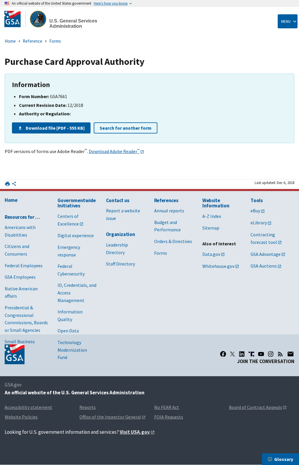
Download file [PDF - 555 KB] (55, 128)
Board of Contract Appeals (255, 407)
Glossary (283, 459)
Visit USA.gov (135, 432)
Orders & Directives (173, 241)
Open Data (68, 331)
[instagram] (271, 354)
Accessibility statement (28, 407)
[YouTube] (261, 354)
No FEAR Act (166, 407)
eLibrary (259, 222)
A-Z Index (211, 216)
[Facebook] (223, 354)
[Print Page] (7, 184)
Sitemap (210, 228)
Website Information (215, 203)
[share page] (14, 185)
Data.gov (211, 254)
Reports (87, 407)
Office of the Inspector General (110, 417)
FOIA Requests (168, 417)
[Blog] (280, 354)
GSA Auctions (264, 266)
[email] (290, 354)
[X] (232, 354)
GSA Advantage (266, 254)
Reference (32, 41)
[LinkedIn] (242, 354)
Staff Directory (120, 264)
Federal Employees (24, 265)
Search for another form (126, 128)
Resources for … (22, 217)
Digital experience (76, 235)
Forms (55, 41)
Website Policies (21, 417)
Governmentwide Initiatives (76, 203)
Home (10, 41)
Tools (257, 200)
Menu (286, 21)
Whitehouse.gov (218, 266)
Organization (120, 234)
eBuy (255, 211)
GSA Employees (20, 277)
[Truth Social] (251, 354)
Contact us (118, 200)
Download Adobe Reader (114, 151)
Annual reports (169, 211)
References (166, 200)
